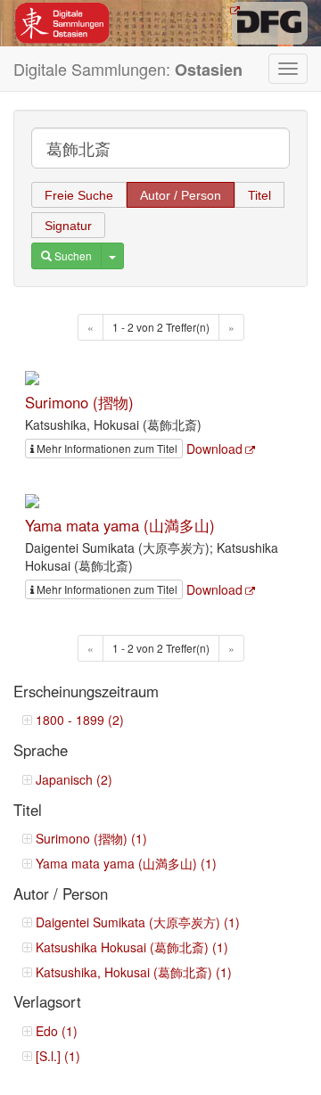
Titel (259, 195)
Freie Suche (79, 195)
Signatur (68, 225)
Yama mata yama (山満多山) (120, 525)
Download (214, 448)
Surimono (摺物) (79, 402)
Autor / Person (180, 195)
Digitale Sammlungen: (128, 69)
